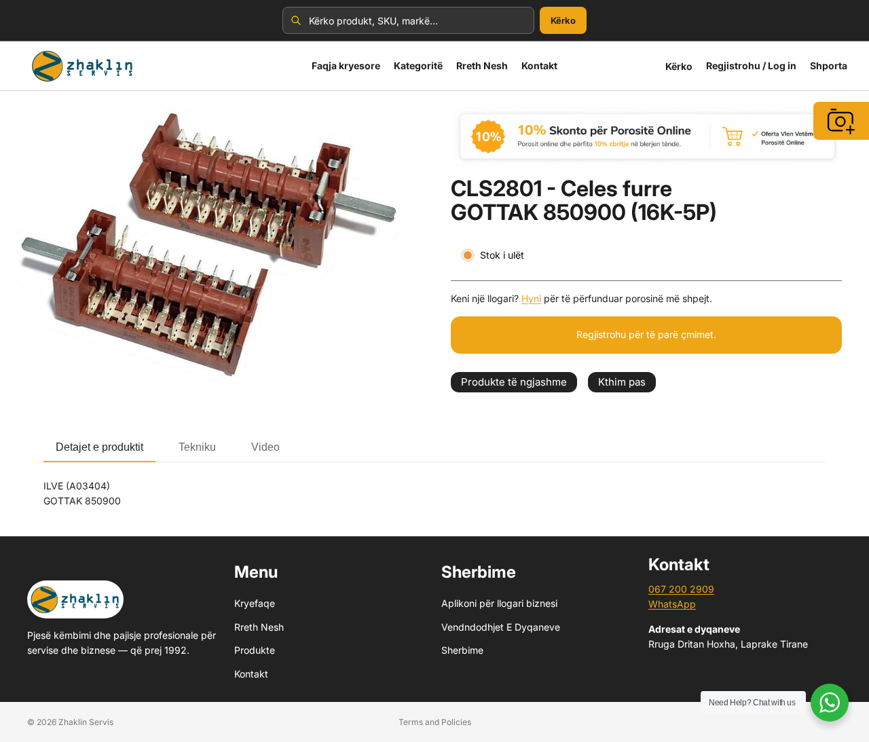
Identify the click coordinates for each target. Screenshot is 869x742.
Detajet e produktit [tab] (99, 447)
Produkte (254, 650)
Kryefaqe (254, 603)
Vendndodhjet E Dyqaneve (500, 627)
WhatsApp (672, 604)
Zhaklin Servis (85, 722)
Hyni (531, 298)
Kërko (563, 20)
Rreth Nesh (259, 627)
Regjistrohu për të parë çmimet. (646, 334)
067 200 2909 (681, 589)
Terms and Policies (435, 722)
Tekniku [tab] (197, 447)
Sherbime (462, 650)
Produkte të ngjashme (514, 381)
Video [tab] (265, 447)
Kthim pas (622, 381)
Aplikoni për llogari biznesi (499, 603)
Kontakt (251, 673)
